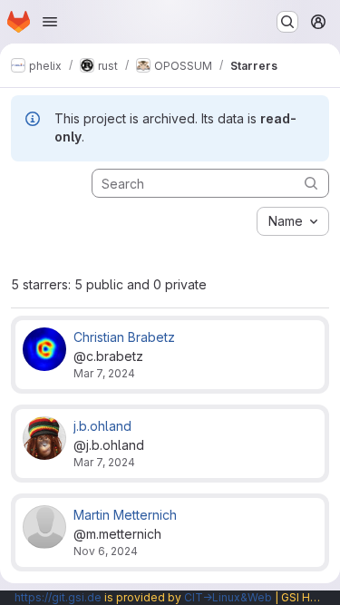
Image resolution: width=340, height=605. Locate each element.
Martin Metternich (125, 514)
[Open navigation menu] (49, 21)
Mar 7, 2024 (104, 373)
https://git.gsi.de (58, 597)
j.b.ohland (102, 426)
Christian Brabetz (124, 337)
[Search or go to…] (287, 22)
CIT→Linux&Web (228, 597)
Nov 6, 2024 (105, 551)
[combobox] (293, 221)
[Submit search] (311, 183)
